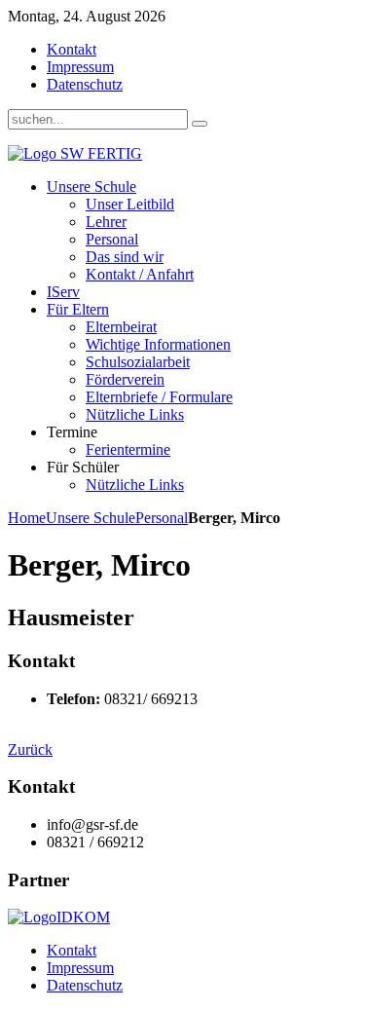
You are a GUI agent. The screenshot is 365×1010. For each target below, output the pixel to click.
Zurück (30, 749)
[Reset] (199, 124)
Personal (161, 517)
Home (27, 517)
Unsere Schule (90, 517)
